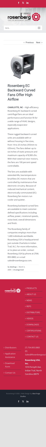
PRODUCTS (31, 288)
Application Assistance (10, 355)
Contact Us (10, 372)
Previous (30, 42)
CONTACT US (32, 336)
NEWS (29, 300)
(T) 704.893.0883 (32, 347)
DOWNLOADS (32, 324)
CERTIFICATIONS (33, 330)
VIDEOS (29, 318)
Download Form (10, 365)
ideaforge (13, 267)
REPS (28, 306)
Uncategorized (18, 270)
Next (38, 42)
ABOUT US (31, 294)
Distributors (10, 347)
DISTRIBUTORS (33, 312)
